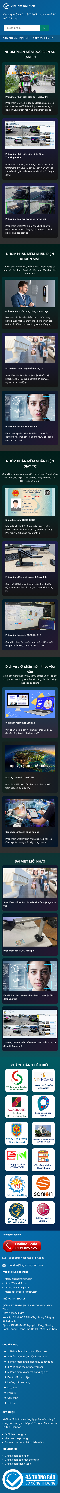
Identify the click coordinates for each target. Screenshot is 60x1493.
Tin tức (11, 1403)
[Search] (44, 28)
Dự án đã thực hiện (18, 1377)
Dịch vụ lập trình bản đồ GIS (19, 777)
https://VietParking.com (17, 1287)
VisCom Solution (22, 6)
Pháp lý (11, 1392)
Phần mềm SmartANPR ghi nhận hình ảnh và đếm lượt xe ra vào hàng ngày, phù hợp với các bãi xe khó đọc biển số (29, 229)
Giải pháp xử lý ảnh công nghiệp (22, 832)
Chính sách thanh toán (18, 1463)
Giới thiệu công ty (15, 1434)
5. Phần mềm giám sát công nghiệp (27, 1372)
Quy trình (12, 1397)
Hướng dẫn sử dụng (18, 1382)
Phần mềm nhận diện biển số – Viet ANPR (26, 97)
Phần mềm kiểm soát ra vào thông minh (26, 577)
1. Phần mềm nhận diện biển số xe (27, 1351)
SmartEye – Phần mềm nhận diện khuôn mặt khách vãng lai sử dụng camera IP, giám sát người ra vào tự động (27, 379)
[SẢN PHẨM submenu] (17, 38)
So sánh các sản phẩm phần (21, 1442)
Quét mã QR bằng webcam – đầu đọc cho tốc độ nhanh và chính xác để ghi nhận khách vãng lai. (29, 587)
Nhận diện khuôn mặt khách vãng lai (24, 368)
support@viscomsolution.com (26, 1257)
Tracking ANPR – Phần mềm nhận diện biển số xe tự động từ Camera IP (29, 1044)
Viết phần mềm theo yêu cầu (20, 722)
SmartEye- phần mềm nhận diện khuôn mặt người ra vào (29, 904)
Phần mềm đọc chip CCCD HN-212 (23, 635)
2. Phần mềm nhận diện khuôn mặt (27, 1356)
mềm (41, 1442)
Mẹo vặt (12, 1387)
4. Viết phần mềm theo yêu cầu (25, 1366)
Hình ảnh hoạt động (16, 1438)
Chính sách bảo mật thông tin (22, 1459)
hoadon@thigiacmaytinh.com (26, 1265)
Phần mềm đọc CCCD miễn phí (18, 950)
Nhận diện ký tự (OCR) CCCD (20, 520)
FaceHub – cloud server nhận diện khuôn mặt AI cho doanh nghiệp (29, 997)
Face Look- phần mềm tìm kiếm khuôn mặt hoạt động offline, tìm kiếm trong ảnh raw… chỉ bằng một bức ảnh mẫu (29, 437)
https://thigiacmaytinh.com (18, 1279)
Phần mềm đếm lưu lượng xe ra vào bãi (25, 219)
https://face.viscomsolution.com (21, 1291)
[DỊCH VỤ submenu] (30, 38)
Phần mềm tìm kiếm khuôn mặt (21, 426)
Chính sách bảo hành (17, 1455)
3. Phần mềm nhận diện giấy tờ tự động (30, 1361)
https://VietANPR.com (16, 1283)
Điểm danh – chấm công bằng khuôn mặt (26, 311)
